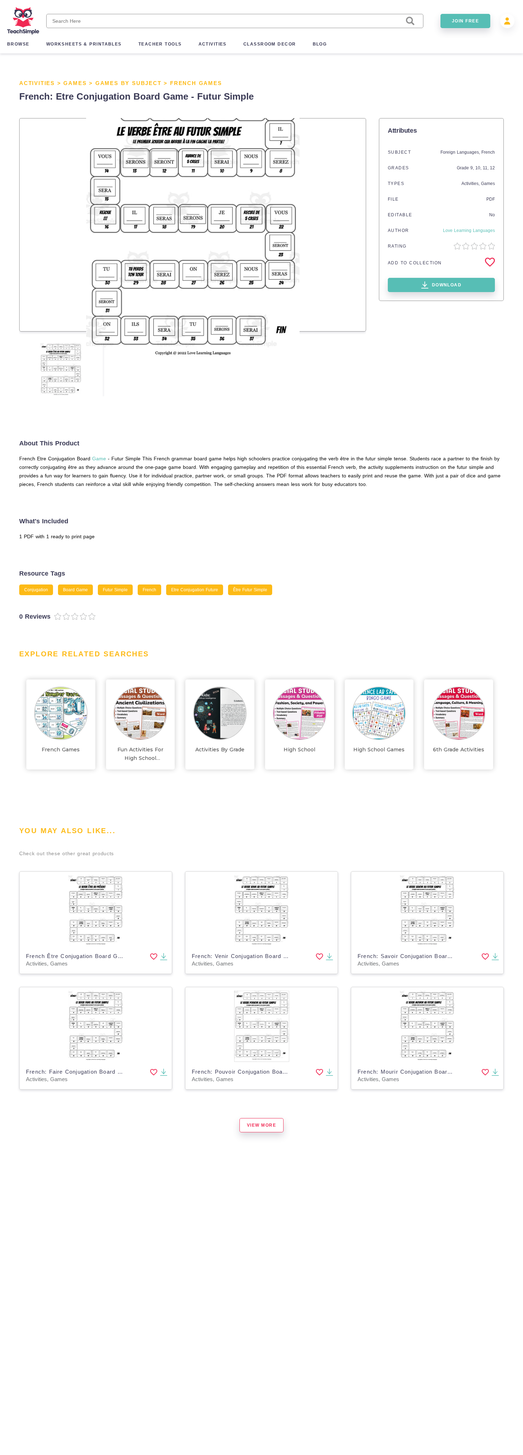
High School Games (379, 749)
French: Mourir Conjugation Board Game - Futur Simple (434, 1072)
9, (472, 167)
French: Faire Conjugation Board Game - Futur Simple (100, 1072)
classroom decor (269, 44)
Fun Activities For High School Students (140, 754)
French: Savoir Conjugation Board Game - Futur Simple (434, 956)
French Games (196, 83)
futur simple (115, 589)
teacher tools (160, 44)
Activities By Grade (219, 749)
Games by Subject (128, 83)
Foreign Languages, (460, 152)
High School (299, 749)
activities (213, 44)
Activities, (471, 183)
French (488, 152)
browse (18, 44)
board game (75, 589)
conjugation (36, 589)
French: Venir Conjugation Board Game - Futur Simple (266, 956)
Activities (37, 83)
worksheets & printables (84, 44)
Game (99, 458)
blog (320, 44)
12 (492, 167)
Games (74, 83)
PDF (490, 199)
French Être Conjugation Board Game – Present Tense (101, 956)
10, (479, 167)
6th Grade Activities (458, 749)
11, (486, 167)
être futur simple (250, 589)
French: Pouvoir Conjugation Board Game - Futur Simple (270, 1072)
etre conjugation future (194, 589)
